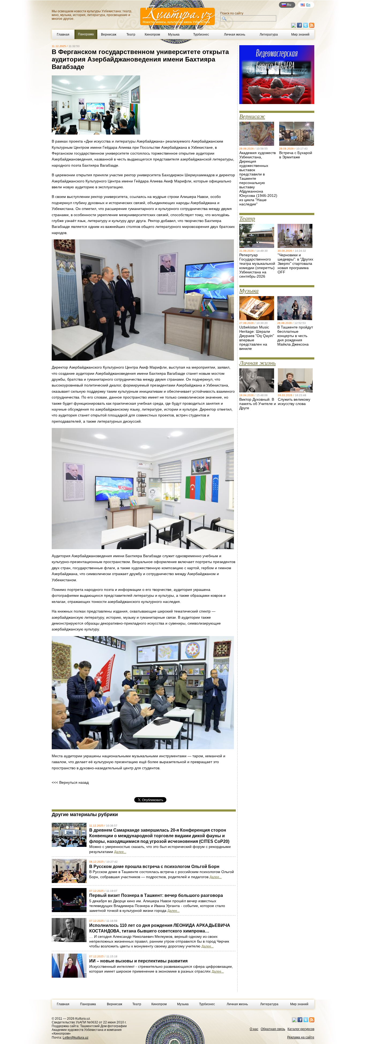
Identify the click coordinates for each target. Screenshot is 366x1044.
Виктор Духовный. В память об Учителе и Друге (257, 403)
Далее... (120, 852)
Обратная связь (273, 1029)
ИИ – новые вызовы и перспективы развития (138, 961)
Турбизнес (201, 34)
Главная (63, 34)
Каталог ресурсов (300, 1029)
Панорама (88, 1004)
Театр (130, 34)
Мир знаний (300, 34)
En (308, 5)
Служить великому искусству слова (294, 401)
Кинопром (152, 34)
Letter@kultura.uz (75, 1037)
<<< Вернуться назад (70, 782)
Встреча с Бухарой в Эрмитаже (295, 155)
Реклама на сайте (300, 1037)
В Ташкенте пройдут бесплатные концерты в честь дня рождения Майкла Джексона (295, 335)
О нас (254, 1029)
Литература (269, 34)
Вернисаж (108, 34)
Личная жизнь (234, 34)
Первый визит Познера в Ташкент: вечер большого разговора (156, 895)
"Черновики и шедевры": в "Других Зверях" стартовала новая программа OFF (295, 263)
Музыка (174, 34)
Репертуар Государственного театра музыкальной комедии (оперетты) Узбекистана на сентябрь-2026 (257, 265)
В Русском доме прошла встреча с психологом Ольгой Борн (154, 866)
